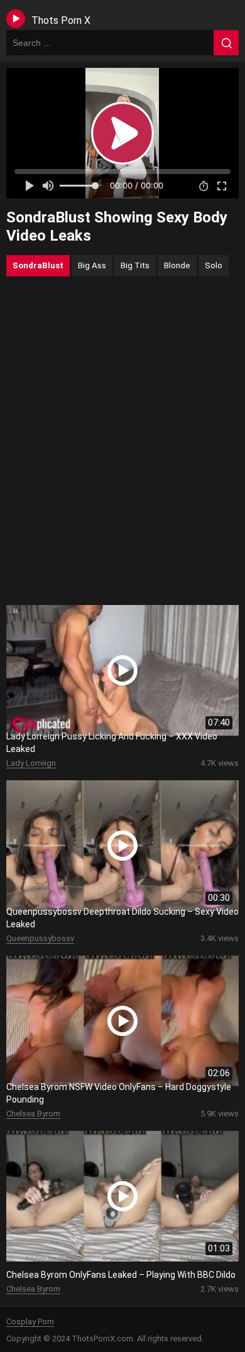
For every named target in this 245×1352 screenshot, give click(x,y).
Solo (213, 265)
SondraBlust (38, 265)
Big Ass (92, 265)
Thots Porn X (60, 20)
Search (226, 42)
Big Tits (135, 265)
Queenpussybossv (40, 938)
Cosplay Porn (30, 1321)
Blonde (177, 265)
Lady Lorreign (31, 763)
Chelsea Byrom (33, 1113)
